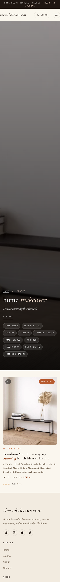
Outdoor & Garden (15, 354)
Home (6, 291)
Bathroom (31, 340)
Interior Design (45, 333)
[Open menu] (56, 15)
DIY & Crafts (32, 347)
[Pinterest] (6, 532)
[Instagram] (14, 532)
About (6, 561)
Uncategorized (32, 326)
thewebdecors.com (13, 15)
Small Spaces (13, 340)
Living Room (12, 347)
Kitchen (24, 333)
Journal (7, 555)
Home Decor (12, 326)
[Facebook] (22, 532)
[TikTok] (30, 532)
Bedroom (10, 333)
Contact (7, 568)
